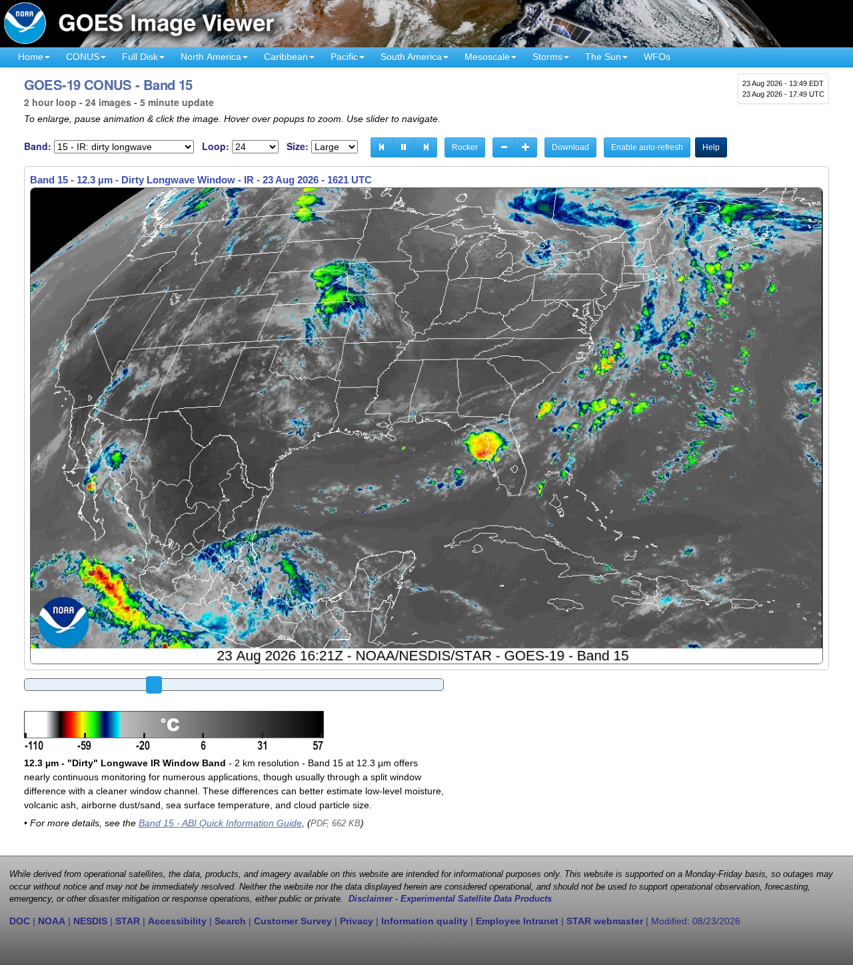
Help (711, 147)
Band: (37, 146)
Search (230, 921)
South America (411, 56)
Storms (547, 56)
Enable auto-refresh (647, 147)
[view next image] (426, 147)
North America (211, 56)
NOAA (51, 921)
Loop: (215, 146)
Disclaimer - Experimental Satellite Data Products (450, 899)
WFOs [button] (657, 56)
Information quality (424, 921)
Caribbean (286, 56)
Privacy (356, 921)
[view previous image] (382, 147)
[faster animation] (525, 147)
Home (30, 56)
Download (570, 147)
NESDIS (90, 921)
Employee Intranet (517, 921)
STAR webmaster (604, 921)
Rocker (465, 147)
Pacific (344, 56)
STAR (127, 921)
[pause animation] (404, 147)
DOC (19, 921)
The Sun (603, 56)
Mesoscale (487, 56)
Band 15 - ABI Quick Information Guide (220, 823)
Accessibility (177, 921)
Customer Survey (293, 921)
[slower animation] (503, 147)
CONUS (82, 56)
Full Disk (140, 56)
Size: (298, 146)
